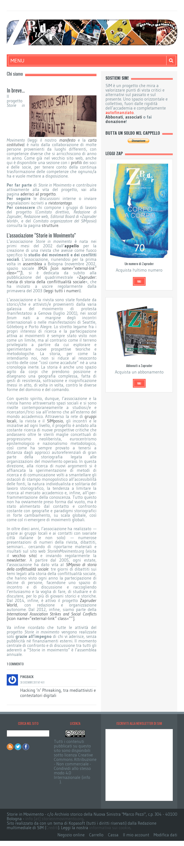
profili (76, 162)
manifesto (67, 140)
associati (133, 117)
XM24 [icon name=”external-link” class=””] (51, 270)
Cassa (113, 834)
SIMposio (55, 421)
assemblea (32, 263)
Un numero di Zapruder (139, 263)
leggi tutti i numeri (62, 290)
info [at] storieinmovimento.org (54, 818)
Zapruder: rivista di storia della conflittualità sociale (51, 279)
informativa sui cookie (109, 827)
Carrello (96, 834)
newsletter (16, 560)
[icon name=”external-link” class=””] (51, 616)
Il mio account (136, 834)
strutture (50, 225)
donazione (115, 121)
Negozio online (71, 834)
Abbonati (114, 117)
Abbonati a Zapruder (139, 365)
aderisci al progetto (38, 194)
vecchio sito (24, 555)
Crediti (52, 827)
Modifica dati (165, 834)
